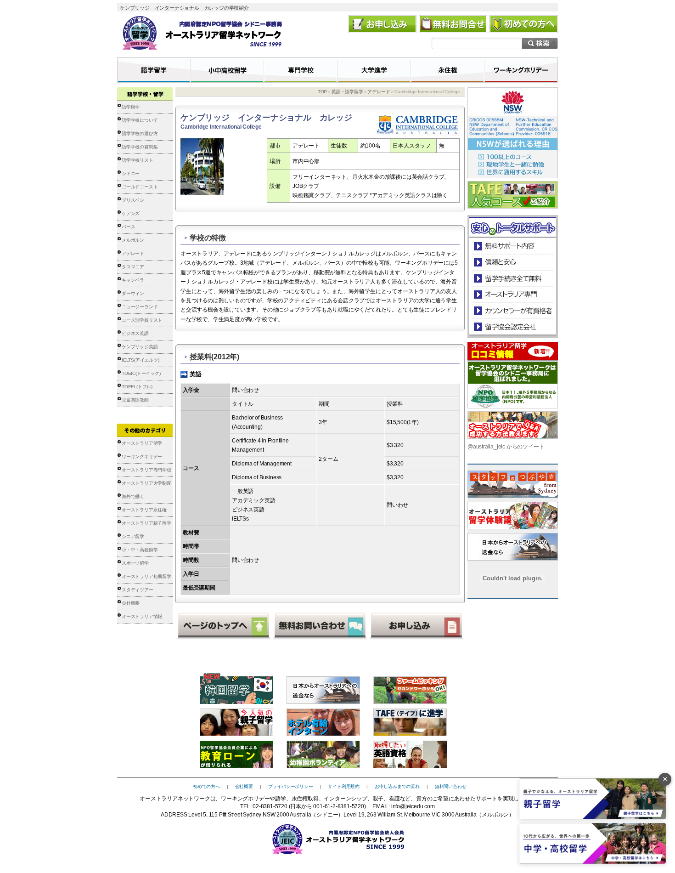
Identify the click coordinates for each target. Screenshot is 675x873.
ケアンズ (131, 213)
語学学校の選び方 (140, 133)
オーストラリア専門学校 (146, 469)
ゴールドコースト (140, 186)
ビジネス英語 (135, 333)
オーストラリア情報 (142, 616)
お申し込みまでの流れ (397, 786)
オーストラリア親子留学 (146, 523)
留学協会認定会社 (512, 326)
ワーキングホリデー (142, 456)
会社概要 (131, 603)
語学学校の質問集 (140, 146)
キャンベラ (133, 280)
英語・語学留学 (347, 91)
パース (128, 226)
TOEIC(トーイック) (141, 373)
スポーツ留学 (135, 563)
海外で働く (133, 496)
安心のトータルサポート (512, 246)
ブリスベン (133, 200)
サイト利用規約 (344, 786)
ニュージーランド (140, 306)
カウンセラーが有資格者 (512, 310)
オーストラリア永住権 (144, 509)
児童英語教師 (135, 399)
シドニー (131, 173)
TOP (322, 91)
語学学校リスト (137, 160)
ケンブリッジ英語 (140, 346)
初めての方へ (206, 786)
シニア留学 (133, 536)
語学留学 (131, 106)
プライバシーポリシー (290, 786)
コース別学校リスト (142, 320)
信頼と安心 (512, 262)
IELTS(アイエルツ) (140, 360)
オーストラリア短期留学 (146, 576)
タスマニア (133, 266)
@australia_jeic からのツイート (505, 446)
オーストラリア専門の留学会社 (512, 294)
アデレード (133, 253)
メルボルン (133, 240)
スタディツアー (137, 589)
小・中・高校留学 (140, 549)
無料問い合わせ (451, 786)
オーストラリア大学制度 (146, 483)
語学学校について (140, 120)
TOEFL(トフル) (137, 386)
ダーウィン (133, 293)
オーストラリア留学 (142, 443)
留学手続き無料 (512, 278)
